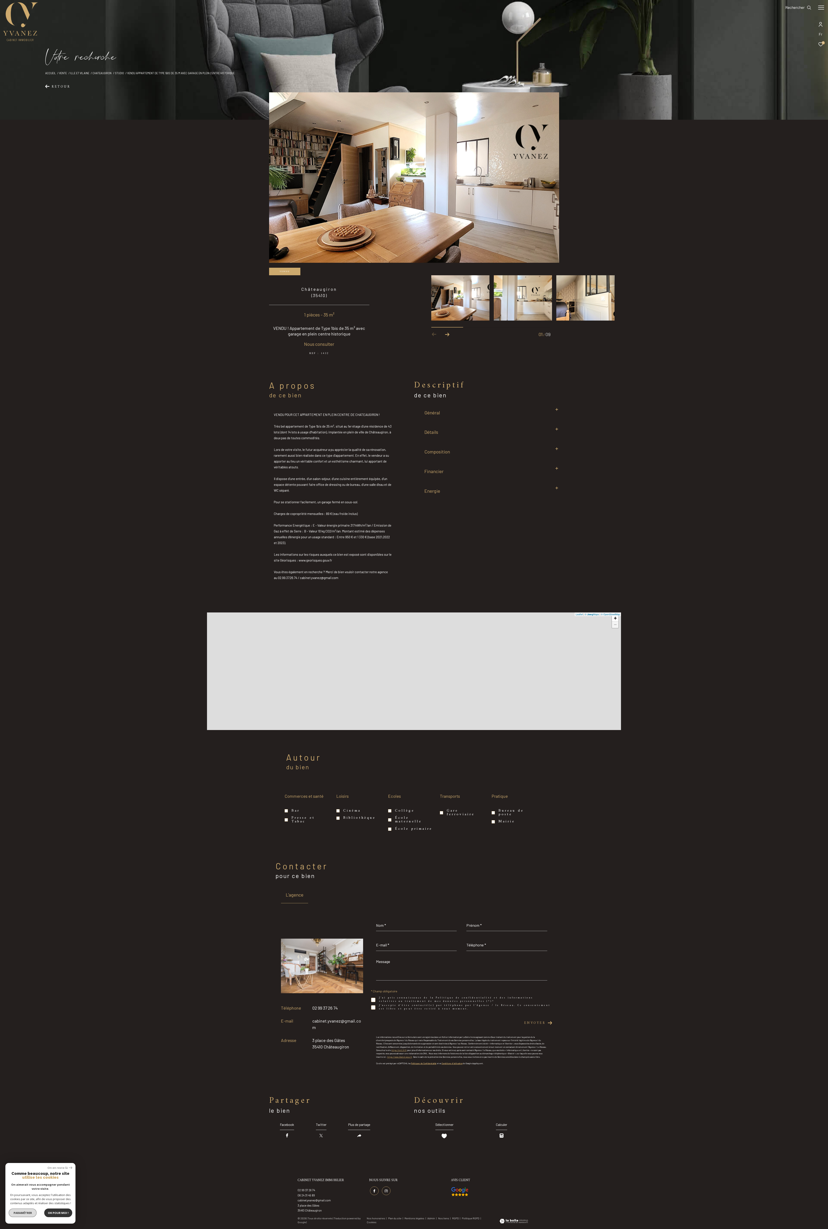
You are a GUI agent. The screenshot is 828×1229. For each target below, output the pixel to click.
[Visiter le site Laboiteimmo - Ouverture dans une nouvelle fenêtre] (513, 1221)
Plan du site (395, 1218)
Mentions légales (415, 1218)
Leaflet (579, 614)
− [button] (615, 624)
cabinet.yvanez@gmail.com (314, 1200)
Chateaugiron (102, 73)
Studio (119, 73)
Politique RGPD (470, 1218)
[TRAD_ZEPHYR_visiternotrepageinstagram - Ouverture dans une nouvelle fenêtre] (386, 1191)
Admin (431, 1218)
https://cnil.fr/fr (399, 1050)
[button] (447, 334)
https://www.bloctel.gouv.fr (399, 1057)
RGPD (455, 1218)
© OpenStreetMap (610, 614)
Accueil (50, 73)
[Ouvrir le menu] (821, 7)
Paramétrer (23, 1213)
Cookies (371, 1222)
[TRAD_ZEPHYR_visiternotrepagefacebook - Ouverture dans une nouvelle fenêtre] (374, 1191)
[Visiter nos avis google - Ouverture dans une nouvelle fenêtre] (459, 1191)
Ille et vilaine (79, 73)
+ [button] (615, 618)
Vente (63, 73)
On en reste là (57, 1167)
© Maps (592, 614)
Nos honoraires (376, 1218)
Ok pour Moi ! (58, 1213)
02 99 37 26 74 (325, 1007)
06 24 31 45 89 (306, 1195)
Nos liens (444, 1218)
